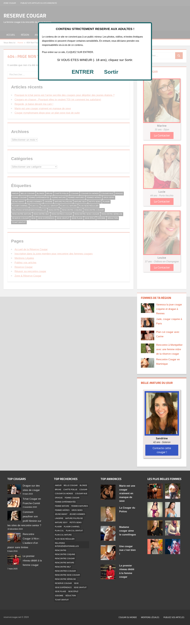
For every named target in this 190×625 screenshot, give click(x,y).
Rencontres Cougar (65, 571)
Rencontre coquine (65, 554)
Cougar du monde (128, 617)
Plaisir (58, 527)
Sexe (76, 583)
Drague (59, 498)
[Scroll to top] (185, 620)
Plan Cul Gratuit (74, 531)
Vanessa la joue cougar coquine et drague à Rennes (169, 309)
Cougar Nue (81, 494)
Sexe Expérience (63, 587)
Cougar (83, 490)
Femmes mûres (62, 510)
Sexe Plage (60, 591)
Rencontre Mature (64, 563)
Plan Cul (59, 531)
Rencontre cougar (65, 559)
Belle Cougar (71, 485)
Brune (58, 490)
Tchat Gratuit (62, 600)
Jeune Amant (61, 514)
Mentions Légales (150, 617)
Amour (58, 485)
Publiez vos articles (173, 617)
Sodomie (59, 596)
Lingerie (59, 518)
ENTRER (83, 72)
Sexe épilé (73, 591)
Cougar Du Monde (64, 494)
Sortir (111, 72)
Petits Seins (75, 522)
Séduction (70, 596)
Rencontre (60, 550)
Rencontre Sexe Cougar (67, 575)
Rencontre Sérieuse (65, 579)
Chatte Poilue (70, 490)
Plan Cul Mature (63, 535)
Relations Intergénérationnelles (67, 544)
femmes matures (79, 506)
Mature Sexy (61, 522)
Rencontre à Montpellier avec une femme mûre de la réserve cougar (169, 349)
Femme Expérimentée (65, 502)
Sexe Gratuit (80, 587)
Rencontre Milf (63, 567)
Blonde (83, 485)
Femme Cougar (72, 498)
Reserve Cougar (63, 583)
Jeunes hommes (77, 514)
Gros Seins (77, 510)
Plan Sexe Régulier (65, 539)
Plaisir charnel (72, 527)
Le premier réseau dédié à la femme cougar (32, 560)
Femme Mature (62, 506)
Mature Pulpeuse (74, 518)
